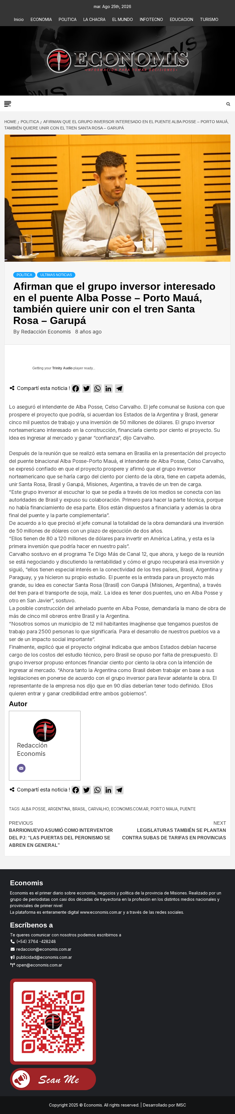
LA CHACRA (94, 19)
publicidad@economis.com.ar (43, 957)
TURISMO (209, 19)
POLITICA (68, 19)
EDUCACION (181, 19)
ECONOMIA (41, 19)
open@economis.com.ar (38, 964)
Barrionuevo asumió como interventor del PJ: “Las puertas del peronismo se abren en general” (61, 834)
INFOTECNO (151, 19)
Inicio (19, 19)
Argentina (59, 808)
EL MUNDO (122, 19)
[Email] (21, 768)
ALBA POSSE (33, 808)
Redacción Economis (46, 332)
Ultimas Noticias (56, 275)
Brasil (79, 808)
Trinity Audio (62, 368)
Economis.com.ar (129, 808)
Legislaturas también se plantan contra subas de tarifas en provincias (174, 830)
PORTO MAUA (164, 808)
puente (188, 808)
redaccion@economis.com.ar (43, 949)
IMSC (180, 1105)
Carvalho (98, 808)
